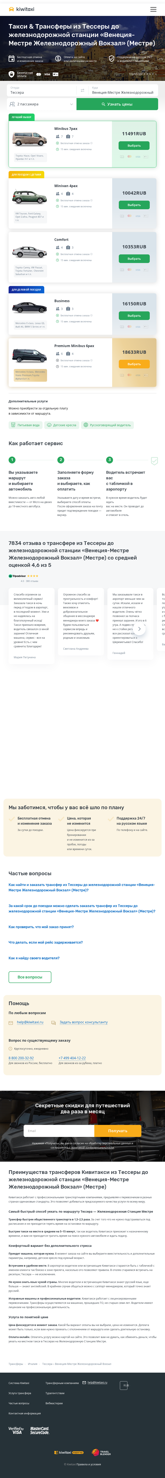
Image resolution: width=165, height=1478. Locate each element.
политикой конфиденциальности (92, 1147)
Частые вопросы (19, 1403)
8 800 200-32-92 (21, 1058)
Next (139, 629)
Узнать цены (119, 104)
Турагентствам (55, 1393)
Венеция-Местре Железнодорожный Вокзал (83, 1364)
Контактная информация (25, 1413)
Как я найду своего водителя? (34, 958)
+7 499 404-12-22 (72, 1058)
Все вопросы (30, 977)
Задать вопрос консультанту (84, 1022)
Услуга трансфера (20, 1393)
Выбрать (134, 145)
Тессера (47, 1364)
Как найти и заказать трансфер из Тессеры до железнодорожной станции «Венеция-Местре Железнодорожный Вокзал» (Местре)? (82, 887)
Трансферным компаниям (62, 1383)
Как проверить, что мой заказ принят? (41, 927)
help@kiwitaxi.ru (30, 1022)
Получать (117, 1131)
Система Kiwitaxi (19, 1383)
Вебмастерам (54, 1403)
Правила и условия (88, 1464)
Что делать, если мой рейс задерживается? (46, 942)
